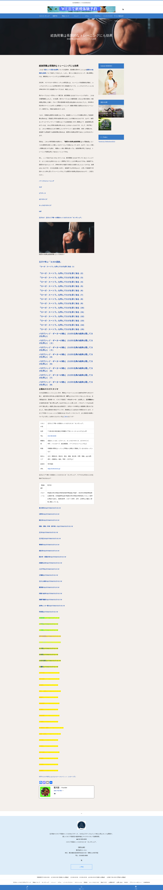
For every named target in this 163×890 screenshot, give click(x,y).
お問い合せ (120, 882)
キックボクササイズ (45, 205)
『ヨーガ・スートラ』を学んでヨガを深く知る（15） (62, 329)
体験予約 (55, 16)
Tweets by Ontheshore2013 (106, 141)
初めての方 (104, 882)
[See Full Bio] (63, 791)
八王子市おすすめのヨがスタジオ (49, 569)
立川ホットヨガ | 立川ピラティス (22, 882)
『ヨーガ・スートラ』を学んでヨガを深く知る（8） (61, 299)
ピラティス (42, 193)
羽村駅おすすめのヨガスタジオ (48, 612)
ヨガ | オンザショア (44, 16)
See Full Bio (58, 790)
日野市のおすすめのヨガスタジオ (49, 514)
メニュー (76, 16)
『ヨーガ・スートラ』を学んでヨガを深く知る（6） (61, 290)
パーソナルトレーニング (46, 181)
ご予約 (81, 867)
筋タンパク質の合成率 (51, 69)
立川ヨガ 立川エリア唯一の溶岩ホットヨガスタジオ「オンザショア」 (61, 217)
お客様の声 (112, 882)
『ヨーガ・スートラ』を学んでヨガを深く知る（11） (62, 312)
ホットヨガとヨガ (94, 882)
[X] (81, 860)
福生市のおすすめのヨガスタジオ (49, 550)
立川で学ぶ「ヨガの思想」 (50, 262)
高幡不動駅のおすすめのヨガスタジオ (50, 599)
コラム (87, 16)
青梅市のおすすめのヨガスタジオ (49, 544)
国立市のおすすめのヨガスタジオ (49, 520)
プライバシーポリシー (136, 882)
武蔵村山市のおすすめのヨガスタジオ (50, 563)
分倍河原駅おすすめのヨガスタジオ (50, 660)
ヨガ (40, 187)
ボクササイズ (43, 199)
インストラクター (108, 16)
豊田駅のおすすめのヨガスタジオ (49, 587)
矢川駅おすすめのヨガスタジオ (48, 648)
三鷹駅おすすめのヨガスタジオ (48, 666)
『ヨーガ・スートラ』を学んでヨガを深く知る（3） (61, 277)
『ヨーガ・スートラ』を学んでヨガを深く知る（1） (57, 266)
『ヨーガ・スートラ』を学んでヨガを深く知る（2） (61, 273)
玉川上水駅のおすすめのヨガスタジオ (50, 581)
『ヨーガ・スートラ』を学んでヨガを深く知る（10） (62, 308)
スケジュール (78, 882)
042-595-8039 (52, 436)
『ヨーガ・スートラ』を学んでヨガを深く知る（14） (62, 325)
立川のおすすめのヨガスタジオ (48, 532)
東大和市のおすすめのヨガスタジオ (50, 508)
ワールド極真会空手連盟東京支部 (118, 16)
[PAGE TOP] (81, 813)
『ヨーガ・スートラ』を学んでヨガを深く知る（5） (61, 286)
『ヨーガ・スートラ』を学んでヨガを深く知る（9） (61, 303)
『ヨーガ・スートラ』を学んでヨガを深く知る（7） (61, 295)
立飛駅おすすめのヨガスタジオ (48, 575)
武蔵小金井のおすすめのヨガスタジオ (50, 593)
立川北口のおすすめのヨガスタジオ (50, 538)
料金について (65, 16)
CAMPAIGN (147, 882)
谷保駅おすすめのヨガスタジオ (48, 654)
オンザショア (45, 882)
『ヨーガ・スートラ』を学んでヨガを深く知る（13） (62, 321)
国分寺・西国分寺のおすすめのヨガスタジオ (52, 557)
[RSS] (123, 9)
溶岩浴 (85, 882)
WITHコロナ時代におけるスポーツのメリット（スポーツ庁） (57, 776)
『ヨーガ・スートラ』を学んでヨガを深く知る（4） (61, 282)
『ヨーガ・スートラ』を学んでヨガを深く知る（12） (62, 316)
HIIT (40, 211)
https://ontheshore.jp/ (54, 468)
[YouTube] (55, 794)
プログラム (97, 16)
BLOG (126, 882)
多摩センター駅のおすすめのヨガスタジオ (52, 605)
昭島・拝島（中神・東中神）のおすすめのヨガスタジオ (56, 526)
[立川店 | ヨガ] (81, 9)
